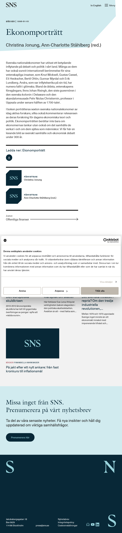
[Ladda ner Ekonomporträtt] (9, 157)
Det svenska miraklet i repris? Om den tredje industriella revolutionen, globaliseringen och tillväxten (97, 306)
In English (96, 5)
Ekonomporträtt (33, 150)
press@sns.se (42, 525)
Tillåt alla (99, 291)
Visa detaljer (106, 282)
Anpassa (59, 291)
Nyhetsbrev (63, 519)
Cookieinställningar (67, 525)
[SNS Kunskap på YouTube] (92, 525)
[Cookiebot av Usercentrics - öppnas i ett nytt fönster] (106, 240)
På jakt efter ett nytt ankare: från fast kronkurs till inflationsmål (32, 369)
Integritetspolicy (66, 522)
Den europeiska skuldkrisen (17, 298)
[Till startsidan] (11, 5)
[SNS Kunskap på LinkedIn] (97, 525)
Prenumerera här (20, 437)
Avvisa (22, 291)
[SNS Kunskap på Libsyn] (88, 525)
